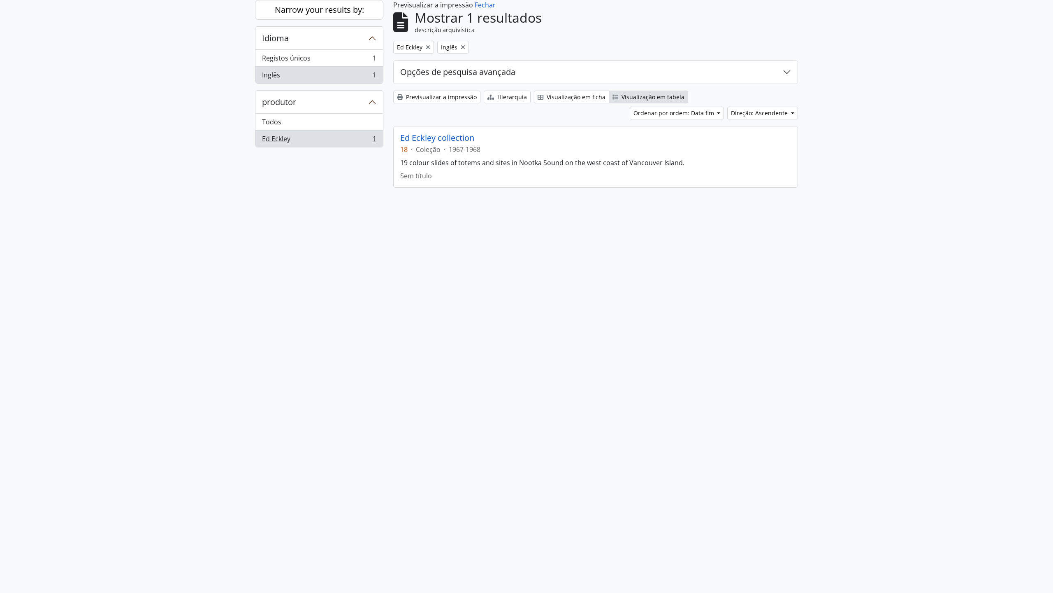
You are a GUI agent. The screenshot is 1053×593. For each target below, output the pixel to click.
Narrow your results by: (319, 9)
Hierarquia (511, 97)
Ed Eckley (319, 140)
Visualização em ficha (575, 97)
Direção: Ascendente (760, 113)
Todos (271, 121)
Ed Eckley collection (437, 138)
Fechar (485, 4)
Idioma (275, 38)
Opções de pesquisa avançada (457, 71)
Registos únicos (319, 60)
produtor (279, 101)
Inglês (319, 76)
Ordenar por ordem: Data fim (674, 113)
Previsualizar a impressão (440, 97)
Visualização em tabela (652, 97)
